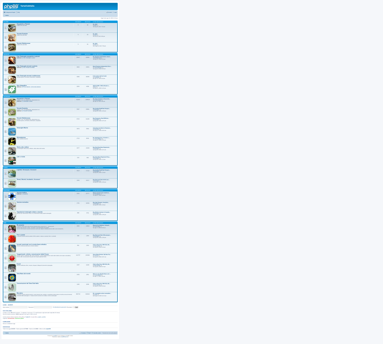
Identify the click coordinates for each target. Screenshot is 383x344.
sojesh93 (48, 328)
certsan (96, 255)
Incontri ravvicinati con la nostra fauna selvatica (31, 244)
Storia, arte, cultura (23, 147)
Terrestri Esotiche (22, 33)
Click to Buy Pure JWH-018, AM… (101, 244)
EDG (95, 25)
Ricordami (69, 307)
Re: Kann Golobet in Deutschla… (101, 98)
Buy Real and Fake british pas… (101, 179)
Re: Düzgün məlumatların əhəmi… (102, 56)
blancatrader (97, 246)
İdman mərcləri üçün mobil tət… (101, 192)
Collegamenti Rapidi (10, 12)
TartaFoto (6, 54)
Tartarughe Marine (22, 128)
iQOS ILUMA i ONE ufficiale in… (101, 85)
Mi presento (20, 225)
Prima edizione (26, 86)
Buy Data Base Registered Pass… (101, 157)
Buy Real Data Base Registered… (101, 147)
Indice (7, 15)
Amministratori (11, 318)
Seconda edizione (36, 86)
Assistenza (6, 190)
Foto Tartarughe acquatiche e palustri (28, 56)
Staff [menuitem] (89, 333)
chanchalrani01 (98, 67)
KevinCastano (97, 100)
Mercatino (20, 293)
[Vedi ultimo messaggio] (97, 25)
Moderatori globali (19, 318)
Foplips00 (27, 317)
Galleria (5, 21)
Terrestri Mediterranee (23, 43)
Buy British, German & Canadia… (101, 212)
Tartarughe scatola (27, 101)
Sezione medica (22, 192)
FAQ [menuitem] (19, 12)
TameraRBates (98, 138)
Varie (4, 222)
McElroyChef (97, 57)
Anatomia (25, 193)
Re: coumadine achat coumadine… (102, 293)
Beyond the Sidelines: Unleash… (101, 225)
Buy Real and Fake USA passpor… (102, 235)
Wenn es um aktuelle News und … (102, 273)
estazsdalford (97, 275)
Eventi (19, 264)
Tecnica (5, 167)
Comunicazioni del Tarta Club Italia (27, 283)
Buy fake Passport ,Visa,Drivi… (101, 202)
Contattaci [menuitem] (83, 333)
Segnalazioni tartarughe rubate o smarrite (29, 212)
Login (4, 305)
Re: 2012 (95, 24)
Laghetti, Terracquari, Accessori (26, 170)
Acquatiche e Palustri (23, 24)
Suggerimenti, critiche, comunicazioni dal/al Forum (33, 254)
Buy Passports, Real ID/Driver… (101, 118)
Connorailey (97, 226)
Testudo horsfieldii (27, 110)
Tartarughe (6, 96)
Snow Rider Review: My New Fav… (102, 254)
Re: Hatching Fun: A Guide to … (101, 137)
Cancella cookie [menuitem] (97, 333)
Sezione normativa (22, 202)
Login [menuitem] (115, 12)
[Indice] (11, 6)
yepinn (96, 294)
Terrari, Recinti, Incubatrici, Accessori (28, 179)
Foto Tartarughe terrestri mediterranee (28, 75)
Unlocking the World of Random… (102, 128)
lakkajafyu (96, 109)
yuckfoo (44, 317)
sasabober (97, 77)
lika (95, 87)
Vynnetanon (97, 194)
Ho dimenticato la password (59, 307)
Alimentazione (21, 137)
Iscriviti (10, 305)
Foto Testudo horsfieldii (28, 67)
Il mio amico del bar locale (100, 76)
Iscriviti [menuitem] (110, 12)
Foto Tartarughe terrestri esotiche (27, 66)
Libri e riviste (21, 156)
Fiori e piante (21, 235)
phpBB (55, 335)
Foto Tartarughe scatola (29, 57)
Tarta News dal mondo (24, 273)
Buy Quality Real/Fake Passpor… (101, 108)
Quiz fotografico (22, 85)
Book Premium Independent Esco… (102, 66)
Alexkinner (96, 129)
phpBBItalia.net (64, 336)
